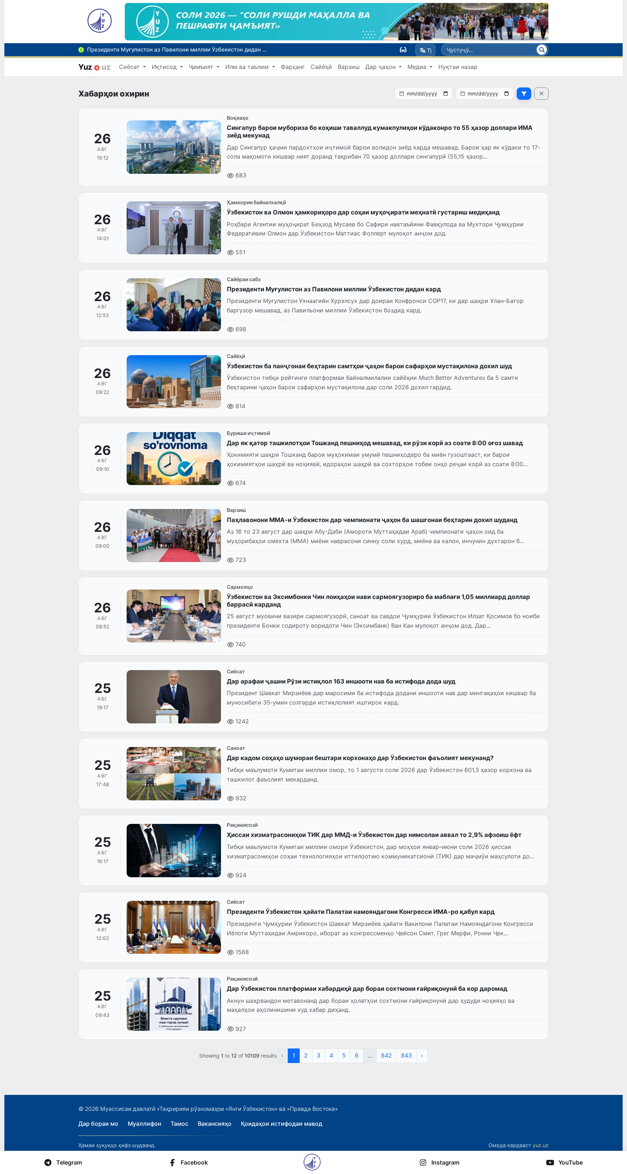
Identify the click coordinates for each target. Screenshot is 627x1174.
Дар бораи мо (98, 1123)
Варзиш (349, 66)
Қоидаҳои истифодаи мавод (281, 1123)
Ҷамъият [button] (202, 66)
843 (406, 1055)
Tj (429, 50)
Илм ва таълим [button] (247, 66)
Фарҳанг (293, 66)
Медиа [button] (417, 66)
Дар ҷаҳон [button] (381, 66)
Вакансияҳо (214, 1123)
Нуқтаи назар (458, 66)
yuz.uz (541, 1145)
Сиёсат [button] (130, 66)
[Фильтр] (524, 93)
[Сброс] (541, 93)
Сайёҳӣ (321, 66)
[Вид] (403, 49)
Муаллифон (144, 1123)
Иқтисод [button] (165, 66)
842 (386, 1055)
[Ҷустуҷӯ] (542, 50)
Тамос (179, 1123)
